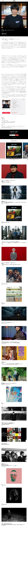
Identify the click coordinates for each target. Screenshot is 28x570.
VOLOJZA (2, 425)
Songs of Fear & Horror (3, 323)
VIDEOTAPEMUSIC (3, 525)
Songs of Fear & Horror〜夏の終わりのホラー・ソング (8, 322)
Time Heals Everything (4, 504)
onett (2, 30)
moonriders (2, 265)
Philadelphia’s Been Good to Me (5, 222)
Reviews (2, 221)
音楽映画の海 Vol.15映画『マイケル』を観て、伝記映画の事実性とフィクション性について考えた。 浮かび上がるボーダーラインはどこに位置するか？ (13, 202)
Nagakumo (2, 244)
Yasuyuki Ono (7, 40)
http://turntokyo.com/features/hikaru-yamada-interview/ (8, 122)
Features (3, 562)
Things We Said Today (3, 466)
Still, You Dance (3, 303)
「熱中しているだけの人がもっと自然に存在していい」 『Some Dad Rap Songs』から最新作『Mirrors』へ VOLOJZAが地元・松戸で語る (8, 423)
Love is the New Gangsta (4, 283)
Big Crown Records (3, 343)
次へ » (2, 567)
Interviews (2, 179)
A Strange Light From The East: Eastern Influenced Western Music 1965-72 (9, 364)
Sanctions (4, 543)
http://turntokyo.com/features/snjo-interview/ (6, 127)
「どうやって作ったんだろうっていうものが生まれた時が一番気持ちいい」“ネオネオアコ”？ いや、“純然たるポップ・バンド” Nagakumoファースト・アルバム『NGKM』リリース (13, 242)
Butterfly (2, 403)
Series (2, 200)
